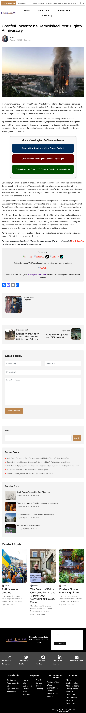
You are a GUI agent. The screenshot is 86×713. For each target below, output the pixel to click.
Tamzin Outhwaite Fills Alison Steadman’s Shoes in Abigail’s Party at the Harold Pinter (51, 3)
